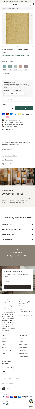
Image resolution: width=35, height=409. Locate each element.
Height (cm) (6, 90)
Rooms (4, 347)
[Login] (30, 5)
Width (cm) (18, 90)
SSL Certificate (9, 164)
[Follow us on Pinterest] (12, 368)
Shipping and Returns (11, 155)
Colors (4, 344)
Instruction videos (24, 356)
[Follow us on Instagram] (8, 368)
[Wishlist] (27, 5)
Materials (4, 341)
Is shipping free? (7, 224)
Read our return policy (8, 129)
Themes (4, 338)
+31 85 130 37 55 (26, 315)
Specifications (7, 149)
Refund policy (23, 350)
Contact (21, 338)
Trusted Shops (9, 160)
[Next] (32, 46)
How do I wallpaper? (8, 234)
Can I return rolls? (7, 239)
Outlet (3, 353)
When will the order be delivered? (11, 229)
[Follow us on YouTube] (4, 371)
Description (6, 139)
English (17, 378)
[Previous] (2, 46)
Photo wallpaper (6, 350)
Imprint (21, 341)
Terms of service (23, 347)
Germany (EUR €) (7, 378)
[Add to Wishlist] (31, 15)
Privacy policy (23, 344)
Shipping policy (23, 353)
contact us (20, 202)
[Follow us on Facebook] (4, 368)
